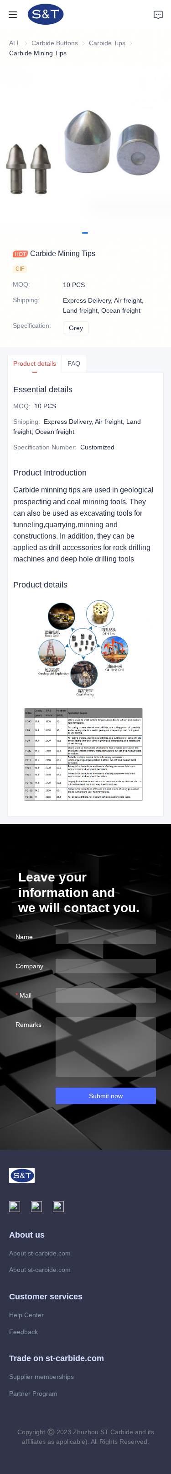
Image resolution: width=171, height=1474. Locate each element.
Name (24, 936)
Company (29, 966)
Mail (25, 995)
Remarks (28, 1024)
